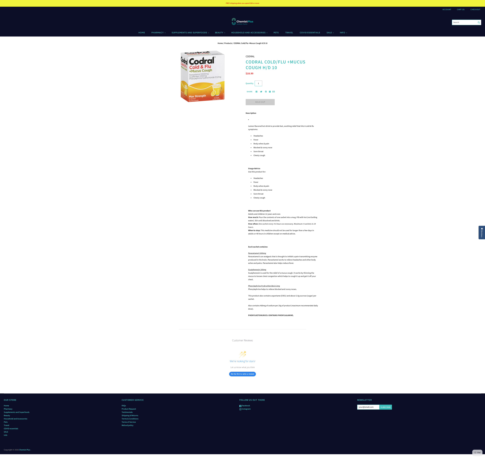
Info (342, 32)
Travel (289, 32)
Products (228, 43)
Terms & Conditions (130, 418)
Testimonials (127, 412)
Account (447, 9)
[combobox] (466, 22)
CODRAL (250, 56)
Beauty (219, 32)
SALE (329, 32)
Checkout (475, 9)
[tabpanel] (282, 217)
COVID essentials (310, 32)
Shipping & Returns (130, 415)
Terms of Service (129, 422)
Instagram (246, 409)
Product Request (129, 409)
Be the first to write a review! (242, 374)
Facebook (245, 405)
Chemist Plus (24, 449)
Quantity (249, 83)
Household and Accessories (248, 32)
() (461, 9)
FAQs (124, 405)
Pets (276, 32)
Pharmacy (157, 32)
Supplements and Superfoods (189, 32)
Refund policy (127, 425)
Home (141, 32)
